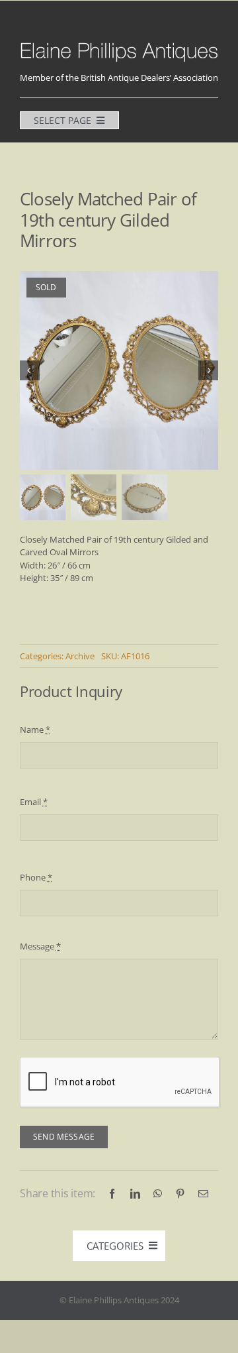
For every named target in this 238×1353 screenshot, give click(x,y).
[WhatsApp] (158, 1193)
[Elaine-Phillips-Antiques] (119, 44)
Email (34, 802)
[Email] (203, 1193)
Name (35, 729)
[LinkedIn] (135, 1193)
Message (40, 946)
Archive (80, 656)
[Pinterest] (180, 1193)
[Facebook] (112, 1193)
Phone (36, 877)
